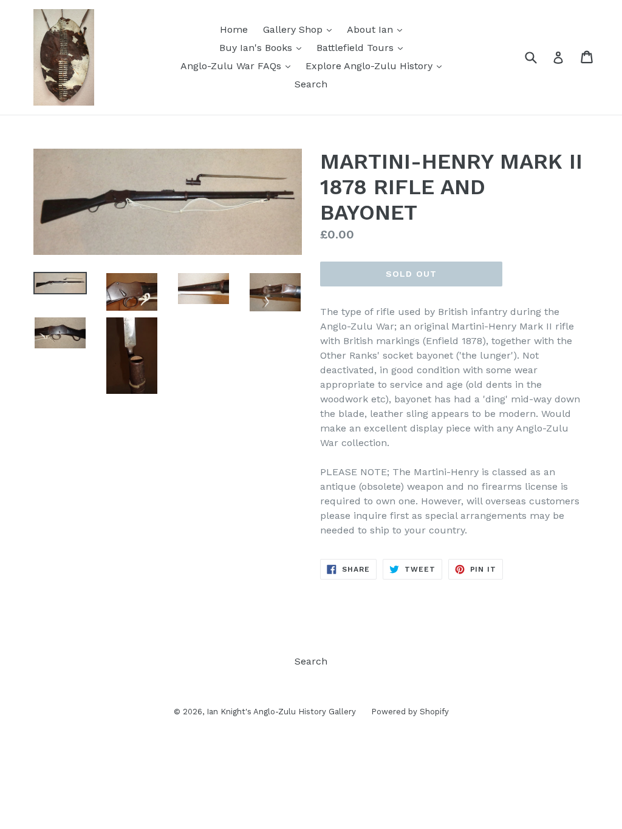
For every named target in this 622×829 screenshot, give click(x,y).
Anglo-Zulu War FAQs (238, 65)
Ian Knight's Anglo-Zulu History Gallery (281, 711)
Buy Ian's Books (263, 47)
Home (234, 29)
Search (311, 84)
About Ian (377, 29)
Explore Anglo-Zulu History (377, 65)
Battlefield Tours (362, 47)
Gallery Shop (300, 29)
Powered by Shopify (410, 711)
